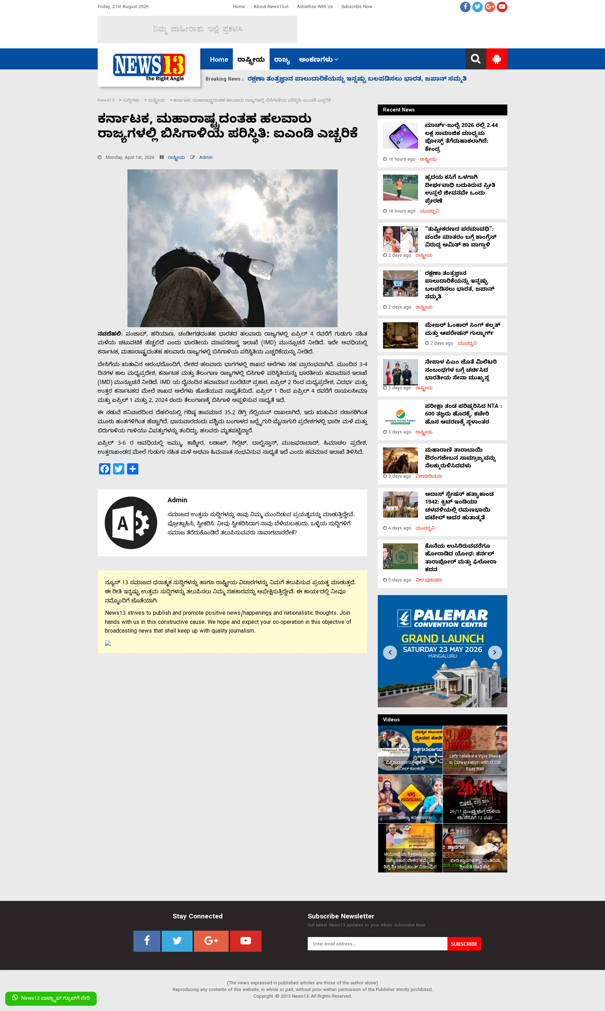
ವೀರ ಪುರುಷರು (429, 581)
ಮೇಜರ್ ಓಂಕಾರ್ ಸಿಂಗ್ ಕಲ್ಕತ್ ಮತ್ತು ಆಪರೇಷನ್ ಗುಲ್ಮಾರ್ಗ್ (462, 330)
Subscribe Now (357, 7)
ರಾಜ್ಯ (282, 60)
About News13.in (270, 7)
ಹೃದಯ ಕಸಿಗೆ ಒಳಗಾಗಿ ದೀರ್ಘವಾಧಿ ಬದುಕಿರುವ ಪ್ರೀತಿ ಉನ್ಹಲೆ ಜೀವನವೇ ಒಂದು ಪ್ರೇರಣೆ (460, 189)
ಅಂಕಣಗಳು (316, 60)
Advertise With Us (315, 7)
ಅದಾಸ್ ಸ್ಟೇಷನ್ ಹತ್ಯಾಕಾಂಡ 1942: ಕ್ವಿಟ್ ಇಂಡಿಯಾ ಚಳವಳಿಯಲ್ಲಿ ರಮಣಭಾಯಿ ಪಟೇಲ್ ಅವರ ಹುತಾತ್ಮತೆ (459, 507)
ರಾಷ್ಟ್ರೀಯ (251, 60)
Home (239, 7)
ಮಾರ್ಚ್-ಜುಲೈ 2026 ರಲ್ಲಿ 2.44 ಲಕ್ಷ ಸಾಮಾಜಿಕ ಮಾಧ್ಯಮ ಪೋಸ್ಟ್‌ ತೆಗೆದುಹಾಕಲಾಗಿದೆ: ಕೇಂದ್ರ (461, 138)
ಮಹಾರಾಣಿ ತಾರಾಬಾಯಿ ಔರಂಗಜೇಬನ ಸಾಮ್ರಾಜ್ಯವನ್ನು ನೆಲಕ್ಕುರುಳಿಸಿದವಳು (460, 459)
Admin (206, 158)
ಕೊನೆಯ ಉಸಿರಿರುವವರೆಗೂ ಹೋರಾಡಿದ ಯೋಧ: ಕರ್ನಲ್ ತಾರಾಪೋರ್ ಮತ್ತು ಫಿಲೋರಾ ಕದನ (460, 558)
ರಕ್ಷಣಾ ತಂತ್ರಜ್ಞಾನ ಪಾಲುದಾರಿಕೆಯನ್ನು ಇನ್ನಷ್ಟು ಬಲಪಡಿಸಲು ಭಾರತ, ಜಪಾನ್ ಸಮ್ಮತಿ (459, 286)
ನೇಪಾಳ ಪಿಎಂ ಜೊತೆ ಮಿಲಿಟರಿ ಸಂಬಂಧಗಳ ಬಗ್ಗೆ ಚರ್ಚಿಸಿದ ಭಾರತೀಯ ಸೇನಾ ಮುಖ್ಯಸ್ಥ (461, 371)
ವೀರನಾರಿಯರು (429, 477)
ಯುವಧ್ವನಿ (429, 212)
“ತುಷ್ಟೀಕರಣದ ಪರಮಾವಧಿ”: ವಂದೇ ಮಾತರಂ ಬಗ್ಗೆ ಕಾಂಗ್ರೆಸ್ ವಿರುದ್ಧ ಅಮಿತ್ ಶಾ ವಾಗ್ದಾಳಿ (460, 238)
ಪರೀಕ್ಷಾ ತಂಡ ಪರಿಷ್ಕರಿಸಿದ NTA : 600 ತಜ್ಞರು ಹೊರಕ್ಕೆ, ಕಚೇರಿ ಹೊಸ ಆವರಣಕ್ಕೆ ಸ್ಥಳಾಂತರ (363, 79)
